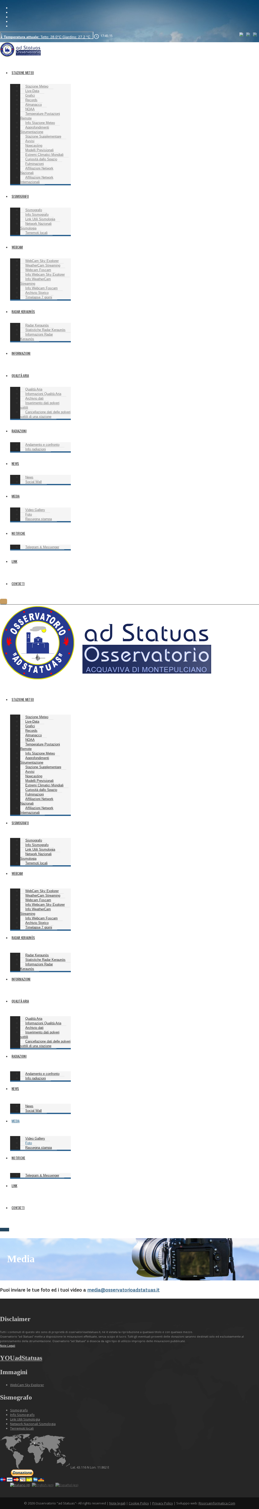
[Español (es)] (255, 34)
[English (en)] (248, 34)
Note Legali (7, 1345)
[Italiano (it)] (241, 34)
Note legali (117, 1503)
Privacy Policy (162, 1503)
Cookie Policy (139, 1503)
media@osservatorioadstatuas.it (123, 1290)
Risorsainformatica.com (217, 1503)
